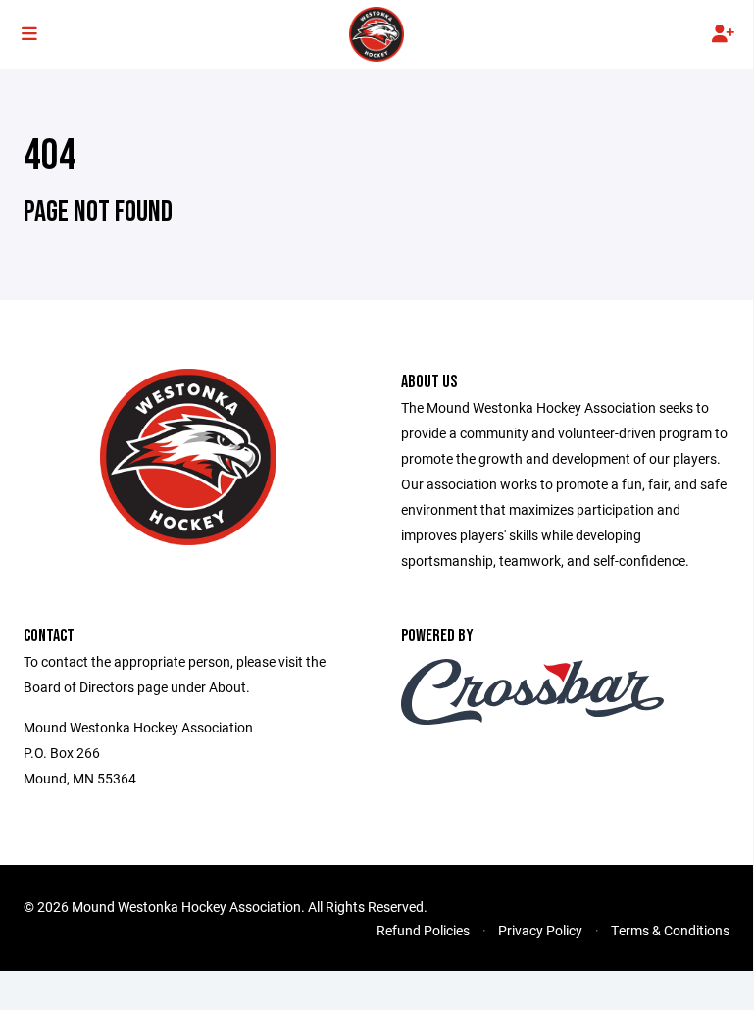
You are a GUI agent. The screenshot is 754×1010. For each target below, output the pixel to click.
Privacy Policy (540, 930)
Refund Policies (423, 930)
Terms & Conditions (670, 930)
